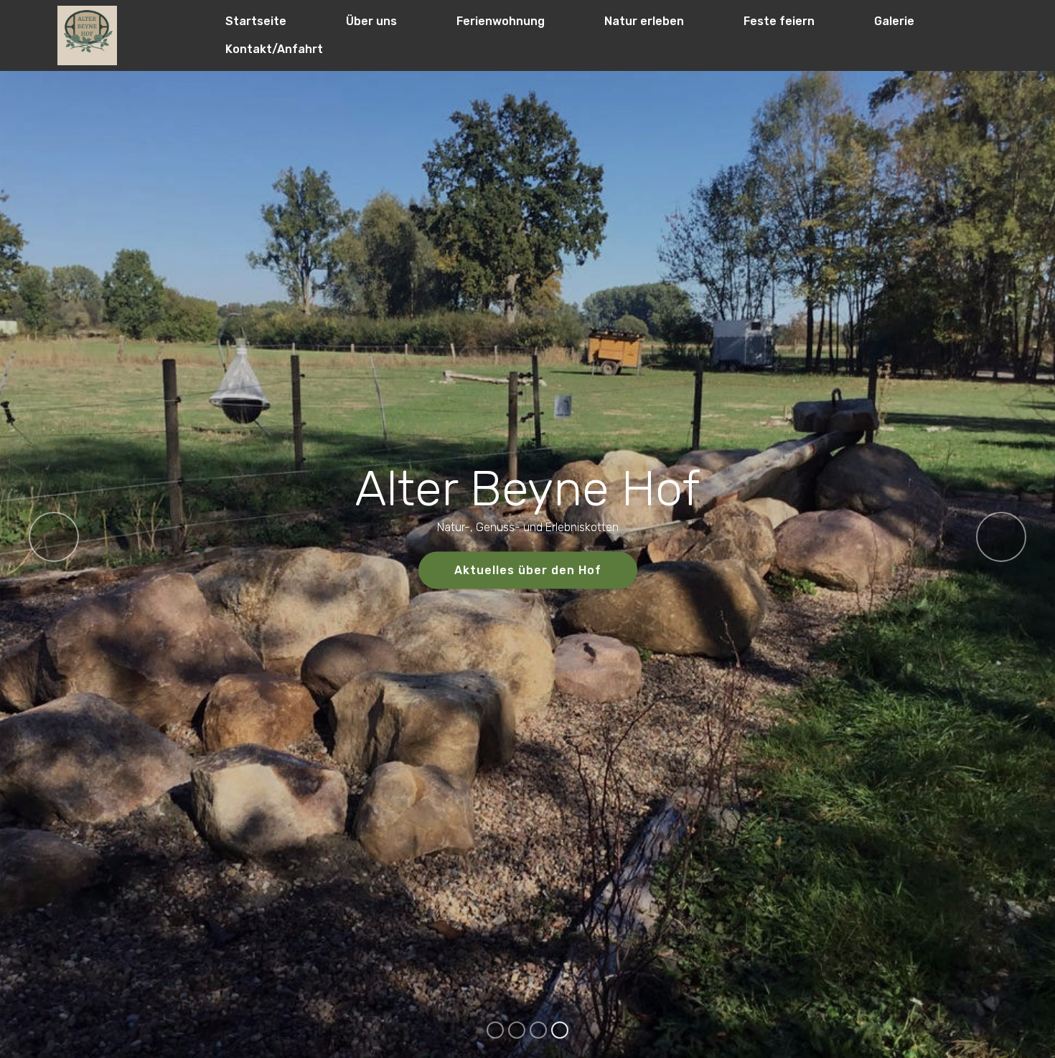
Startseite (255, 21)
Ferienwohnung (500, 21)
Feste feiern (779, 21)
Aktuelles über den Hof (527, 570)
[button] (54, 537)
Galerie (894, 21)
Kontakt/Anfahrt (274, 49)
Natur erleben (644, 21)
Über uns (371, 21)
